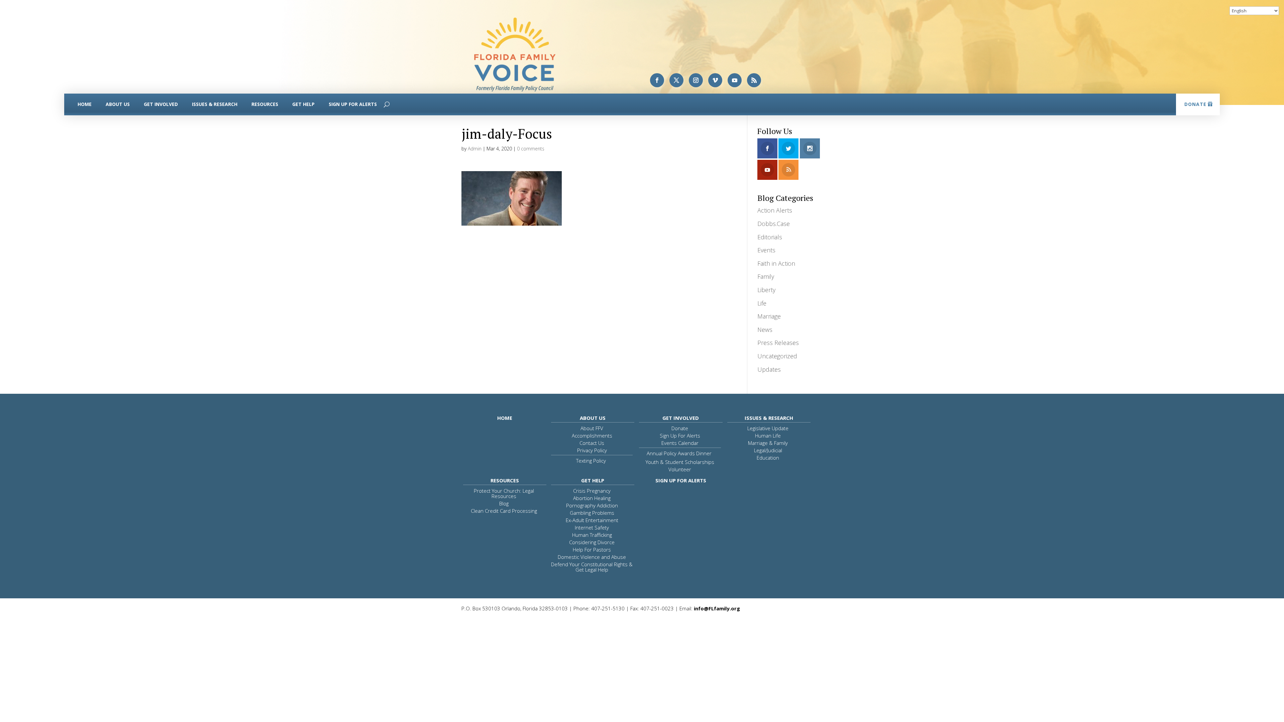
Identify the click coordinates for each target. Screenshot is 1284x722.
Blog (504, 503)
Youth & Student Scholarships (680, 462)
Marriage (769, 316)
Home (85, 104)
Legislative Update (767, 428)
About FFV (591, 428)
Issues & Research (214, 104)
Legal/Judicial (768, 450)
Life (761, 303)
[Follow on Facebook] (657, 80)
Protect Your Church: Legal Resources (504, 493)
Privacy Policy (592, 450)
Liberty (766, 290)
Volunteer (679, 469)
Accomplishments (592, 435)
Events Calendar (680, 443)
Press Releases (778, 343)
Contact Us (591, 443)
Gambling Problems (592, 512)
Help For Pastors (592, 549)
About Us (118, 104)
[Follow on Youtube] (735, 80)
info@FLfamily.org (717, 608)
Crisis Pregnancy (592, 490)
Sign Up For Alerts (353, 104)
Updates (769, 369)
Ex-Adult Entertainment (592, 520)
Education (768, 457)
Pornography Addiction (592, 505)
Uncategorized (777, 356)
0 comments (530, 148)
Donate (1195, 104)
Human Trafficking (592, 534)
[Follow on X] (676, 80)
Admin (474, 148)
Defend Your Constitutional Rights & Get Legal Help (592, 567)
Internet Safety (592, 527)
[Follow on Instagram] (696, 80)
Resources (264, 104)
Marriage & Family (768, 443)
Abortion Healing (592, 498)
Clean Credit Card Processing (504, 510)
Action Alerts (774, 210)
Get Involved (161, 104)
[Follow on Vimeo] (715, 80)
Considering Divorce (592, 542)
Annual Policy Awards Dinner (679, 453)
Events (766, 250)
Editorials (769, 237)
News (764, 330)
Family (765, 276)
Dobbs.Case (773, 224)
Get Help (303, 104)
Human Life (768, 435)
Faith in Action (776, 263)
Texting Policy (591, 460)
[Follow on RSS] (754, 80)
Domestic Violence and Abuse (592, 557)
